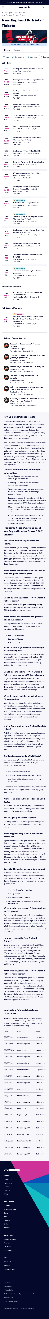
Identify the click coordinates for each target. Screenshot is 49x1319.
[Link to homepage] (24, 7)
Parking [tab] (17, 50)
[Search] (43, 7)
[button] (6, 57)
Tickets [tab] (7, 50)
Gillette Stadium (11, 610)
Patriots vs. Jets (14, 643)
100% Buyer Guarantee (27, 2)
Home (4, 13)
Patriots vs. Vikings (15, 639)
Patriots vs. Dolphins (16, 635)
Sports (10, 13)
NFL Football (20, 13)
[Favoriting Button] (45, 19)
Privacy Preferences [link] (11, 1301)
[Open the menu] (3, 7)
